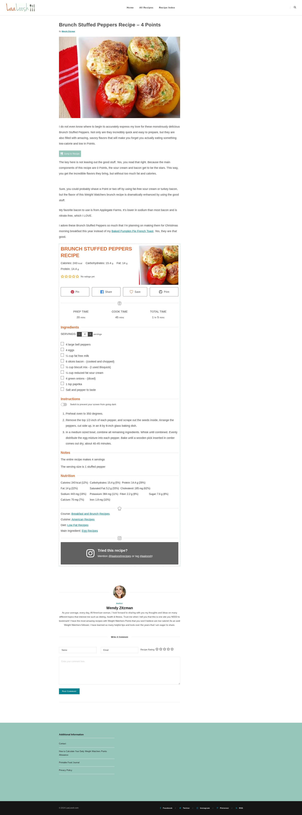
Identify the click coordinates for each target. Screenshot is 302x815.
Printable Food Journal (69, 762)
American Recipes (83, 519)
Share (108, 291)
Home (130, 7)
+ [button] (90, 334)
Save (137, 291)
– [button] (79, 334)
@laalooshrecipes (120, 556)
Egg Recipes (90, 530)
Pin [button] (77, 291)
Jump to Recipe (71, 153)
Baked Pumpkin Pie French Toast (132, 231)
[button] (62, 276)
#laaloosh (146, 556)
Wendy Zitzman (68, 31)
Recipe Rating (147, 649)
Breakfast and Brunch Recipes (90, 513)
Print (166, 291)
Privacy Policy (65, 770)
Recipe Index (167, 7)
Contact (62, 743)
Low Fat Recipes (77, 525)
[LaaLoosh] (21, 7)
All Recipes (146, 7)
